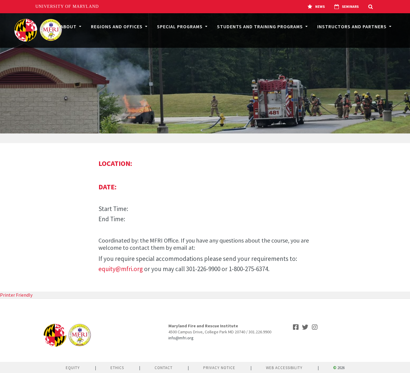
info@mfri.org (181, 338)
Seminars (350, 6)
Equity (73, 367)
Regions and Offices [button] (117, 26)
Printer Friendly (16, 295)
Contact (164, 367)
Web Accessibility (284, 367)
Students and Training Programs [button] (260, 26)
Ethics (117, 367)
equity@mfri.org (120, 269)
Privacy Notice (219, 367)
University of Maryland (67, 6)
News (320, 6)
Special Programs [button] (180, 26)
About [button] (69, 26)
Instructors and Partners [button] (352, 26)
